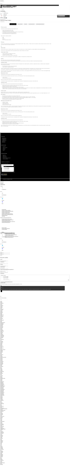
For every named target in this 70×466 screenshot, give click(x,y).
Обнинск (1, 398)
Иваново (1, 343)
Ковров (1, 355)
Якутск (1, 463)
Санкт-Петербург (2, 421)
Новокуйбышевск (2, 389)
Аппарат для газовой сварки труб (6, 220)
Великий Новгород (2, 322)
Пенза (1, 405)
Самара (1, 420)
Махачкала (1, 373)
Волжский (1, 327)
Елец (1, 340)
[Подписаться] (2, 167)
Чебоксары (1, 454)
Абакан (1, 301)
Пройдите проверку (4, 166)
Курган (1, 365)
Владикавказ (1, 324)
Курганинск (1, 366)
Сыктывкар (1, 435)
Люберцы (1, 370)
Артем (1, 308)
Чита (0, 457)
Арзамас (1, 306)
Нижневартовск (2, 384)
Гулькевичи (1, 332)
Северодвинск (2, 424)
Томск (1, 443)
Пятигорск (1, 413)
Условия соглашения (4, 229)
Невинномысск (2, 381)
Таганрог (1, 436)
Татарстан (1, 438)
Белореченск (1, 316)
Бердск (1, 317)
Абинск (1, 302)
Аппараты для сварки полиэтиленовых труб (5, 217)
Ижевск (1, 344)
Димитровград (2, 335)
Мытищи (1, 377)
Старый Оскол (2, 432)
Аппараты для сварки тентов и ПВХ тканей (7, 213)
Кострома (1, 360)
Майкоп (1, 372)
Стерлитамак (1, 433)
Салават (1, 419)
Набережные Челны (2, 378)
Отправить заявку (3, 282)
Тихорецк (1, 441)
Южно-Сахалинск (2, 462)
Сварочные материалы (4, 215)
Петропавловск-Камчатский (3, 408)
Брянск (1, 321)
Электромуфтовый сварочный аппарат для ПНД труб (8, 221)
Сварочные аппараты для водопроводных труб (11, 234)
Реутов (1, 415)
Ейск (1, 338)
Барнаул (1, 313)
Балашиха (1, 312)
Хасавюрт (1, 452)
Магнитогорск (2, 371)
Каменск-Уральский (2, 349)
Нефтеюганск (2, 383)
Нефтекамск (1, 382)
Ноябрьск (1, 397)
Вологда (1, 328)
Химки (1, 453)
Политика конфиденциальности (6, 228)
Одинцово (1, 399)
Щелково (1, 459)
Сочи (1, 430)
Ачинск (1, 310)
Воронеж (1, 329)
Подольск (1, 409)
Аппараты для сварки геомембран (6, 210)
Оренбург (1, 402)
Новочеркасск (2, 393)
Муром (1, 376)
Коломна (1, 356)
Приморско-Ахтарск (2, 410)
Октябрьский (1, 400)
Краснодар (1, 362)
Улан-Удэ (1, 446)
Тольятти (1, 442)
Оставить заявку (3, 11)
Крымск (1, 364)
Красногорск (1, 361)
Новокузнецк (2, 388)
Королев (1, 359)
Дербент (1, 333)
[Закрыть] (1, 255)
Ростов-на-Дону (2, 416)
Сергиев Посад (2, 426)
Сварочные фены (4, 209)
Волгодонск (1, 326)
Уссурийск (1, 448)
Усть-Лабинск (2, 449)
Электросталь (2, 460)
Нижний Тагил (2, 386)
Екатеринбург (2, 339)
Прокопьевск (1, 411)
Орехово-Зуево (2, 403)
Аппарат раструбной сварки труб (6, 222)
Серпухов (1, 427)
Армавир (1, 307)
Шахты (1, 458)
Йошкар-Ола (1, 346)
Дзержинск (1, 334)
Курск (1, 367)
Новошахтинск (2, 394)
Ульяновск (1, 447)
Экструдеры (3, 216)
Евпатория (1, 337)
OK (1, 287)
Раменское (1, 414)
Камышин (1, 350)
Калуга (1, 348)
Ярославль (1, 464)
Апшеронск (1, 305)
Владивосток (1, 323)
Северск (1, 425)
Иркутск (1, 345)
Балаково (1, 311)
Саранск (1, 422)
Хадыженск (1, 451)
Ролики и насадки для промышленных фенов (7, 214)
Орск (1, 404)
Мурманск (1, 375)
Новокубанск (2, 387)
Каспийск (1, 351)
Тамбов (1, 437)
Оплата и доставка (4, 227)
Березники (1, 318)
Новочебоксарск (2, 392)
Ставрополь (1, 431)
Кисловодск (1, 354)
